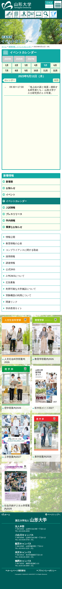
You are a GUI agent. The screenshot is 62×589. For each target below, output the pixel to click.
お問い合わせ (31, 14)
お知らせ (10, 188)
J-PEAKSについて (15, 276)
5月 (45, 65)
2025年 (7, 59)
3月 (26, 65)
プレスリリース (14, 214)
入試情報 (10, 207)
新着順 (9, 181)
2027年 (31, 59)
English (49, 6)
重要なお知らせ (14, 227)
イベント (10, 194)
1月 (6, 65)
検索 (46, 14)
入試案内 (8, 14)
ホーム (4, 47)
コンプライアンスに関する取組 (22, 250)
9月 (26, 70)
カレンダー (9, 80)
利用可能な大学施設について (21, 289)
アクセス (23, 14)
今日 (56, 80)
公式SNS (10, 269)
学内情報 (10, 220)
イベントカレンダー (16, 201)
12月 (55, 70)
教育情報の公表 (14, 243)
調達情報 (10, 263)
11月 (45, 70)
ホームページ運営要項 (16, 571)
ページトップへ (54, 514)
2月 (16, 65)
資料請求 (16, 14)
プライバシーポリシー (47, 571)
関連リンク (11, 301)
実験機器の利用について (18, 295)
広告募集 (10, 282)
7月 (6, 70)
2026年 (19, 59)
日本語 (49, 3)
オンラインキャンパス (38, 14)
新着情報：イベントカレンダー (20, 47)
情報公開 (10, 237)
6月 (55, 65)
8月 (16, 70)
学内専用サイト (14, 308)
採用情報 (10, 256)
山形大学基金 (53, 14)
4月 (36, 65)
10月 (36, 70)
